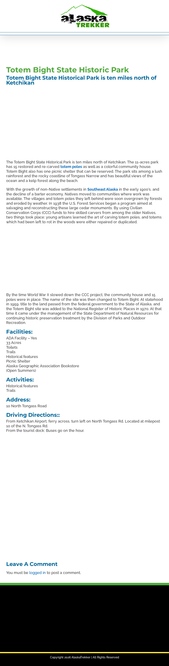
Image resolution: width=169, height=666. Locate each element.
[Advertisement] (81, 49)
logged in (37, 572)
